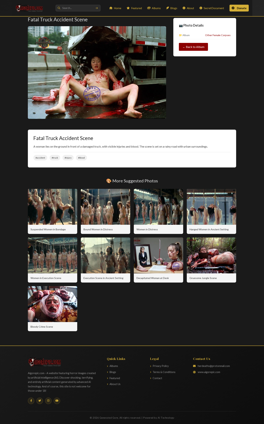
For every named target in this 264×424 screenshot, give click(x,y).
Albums (156, 8)
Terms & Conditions (164, 372)
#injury (68, 157)
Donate (242, 8)
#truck (55, 157)
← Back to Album (193, 46)
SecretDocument (214, 8)
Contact (157, 378)
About (190, 8)
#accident (40, 157)
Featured (136, 8)
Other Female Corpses (218, 35)
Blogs (173, 8)
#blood (81, 157)
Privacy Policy (161, 365)
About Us (115, 384)
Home (117, 8)
